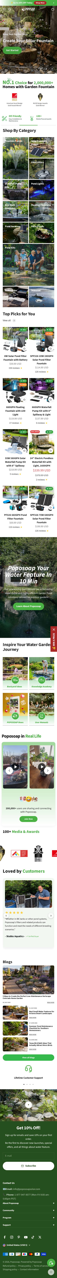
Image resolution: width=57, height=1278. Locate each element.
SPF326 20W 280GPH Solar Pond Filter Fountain (41, 359)
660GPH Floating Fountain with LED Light (15, 410)
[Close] (54, 630)
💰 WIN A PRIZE (53, 641)
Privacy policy (24, 1265)
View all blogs (28, 1057)
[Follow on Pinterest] (19, 1237)
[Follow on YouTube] (26, 1237)
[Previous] (3, 3)
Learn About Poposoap (28, 606)
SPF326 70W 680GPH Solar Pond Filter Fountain (41, 518)
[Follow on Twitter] (40, 1237)
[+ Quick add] (24, 348)
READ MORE (50, 1002)
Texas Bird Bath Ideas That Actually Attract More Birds (40, 1044)
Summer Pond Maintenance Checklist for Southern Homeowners (41, 1028)
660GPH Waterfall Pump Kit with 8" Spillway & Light (41, 410)
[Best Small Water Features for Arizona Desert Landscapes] (15, 1013)
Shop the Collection (40, 50)
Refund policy (9, 1265)
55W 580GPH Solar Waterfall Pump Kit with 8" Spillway (15, 462)
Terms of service (41, 1265)
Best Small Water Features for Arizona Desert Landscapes (41, 1013)
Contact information (29, 1269)
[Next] (53, 3)
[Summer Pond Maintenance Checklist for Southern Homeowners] (15, 1028)
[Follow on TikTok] (33, 1237)
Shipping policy (10, 1269)
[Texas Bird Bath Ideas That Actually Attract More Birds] (15, 1044)
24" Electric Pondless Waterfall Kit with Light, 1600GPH (41, 462)
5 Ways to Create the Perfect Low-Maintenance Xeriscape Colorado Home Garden (27, 997)
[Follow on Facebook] (5, 1237)
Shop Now (39, 3)
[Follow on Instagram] (12, 1237)
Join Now (28, 819)
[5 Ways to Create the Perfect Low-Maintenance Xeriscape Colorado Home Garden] (28, 979)
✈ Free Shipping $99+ (22, 2)
